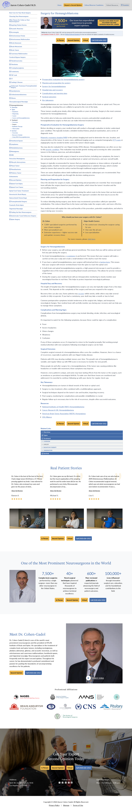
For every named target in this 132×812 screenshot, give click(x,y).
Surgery (13, 124)
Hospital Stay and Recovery (52, 90)
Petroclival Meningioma (17, 158)
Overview (13, 107)
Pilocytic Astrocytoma (18, 162)
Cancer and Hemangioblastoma (20, 118)
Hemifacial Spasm (17, 141)
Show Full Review (17, 491)
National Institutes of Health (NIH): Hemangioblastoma (63, 406)
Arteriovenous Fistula (18, 36)
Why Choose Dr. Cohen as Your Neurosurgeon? (19, 20)
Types (12, 109)
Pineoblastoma (16, 169)
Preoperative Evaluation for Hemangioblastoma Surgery (63, 79)
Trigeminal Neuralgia (16, 208)
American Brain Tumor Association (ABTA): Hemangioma (64, 413)
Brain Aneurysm (16, 43)
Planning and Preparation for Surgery (56, 83)
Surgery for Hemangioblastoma (54, 86)
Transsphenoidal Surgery (19, 201)
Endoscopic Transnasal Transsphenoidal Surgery (24, 86)
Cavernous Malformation (19, 54)
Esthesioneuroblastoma (18, 94)
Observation (15, 128)
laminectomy (105, 262)
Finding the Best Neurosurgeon (21, 212)
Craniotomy (15, 71)
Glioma (13, 98)
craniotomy (71, 256)
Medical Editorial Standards (72, 34)
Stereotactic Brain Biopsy (17, 194)
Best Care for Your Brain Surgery (20, 12)
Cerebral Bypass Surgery (17, 57)
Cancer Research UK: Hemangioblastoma (58, 410)
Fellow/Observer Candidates (94, 5)
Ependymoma (15, 91)
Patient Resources (112, 5)
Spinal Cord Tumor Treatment (19, 190)
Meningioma (15, 151)
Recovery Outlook (16, 135)
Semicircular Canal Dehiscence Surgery (23, 216)
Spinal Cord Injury (17, 184)
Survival (13, 131)
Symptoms (14, 111)
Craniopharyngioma (17, 68)
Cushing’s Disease (17, 82)
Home (59, 5)
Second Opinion (16, 180)
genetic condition (52, 149)
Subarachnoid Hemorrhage (18, 197)
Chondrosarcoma (16, 61)
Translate (126, 5)
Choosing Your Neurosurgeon (18, 16)
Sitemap (66, 805)
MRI (12, 155)
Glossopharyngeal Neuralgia (18, 101)
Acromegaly (15, 32)
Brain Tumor (15, 50)
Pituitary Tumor (16, 173)
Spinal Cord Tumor (17, 187)
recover (81, 293)
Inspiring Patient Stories (19, 25)
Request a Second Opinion (73, 5)
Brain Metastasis (16, 46)
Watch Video (98, 678)
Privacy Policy (54, 805)
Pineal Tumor (15, 166)
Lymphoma (14, 144)
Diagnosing (14, 114)
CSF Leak (14, 75)
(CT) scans (117, 140)
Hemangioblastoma (17, 105)
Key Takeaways (48, 100)
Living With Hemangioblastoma (20, 137)
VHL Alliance (47, 417)
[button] (27, 519)
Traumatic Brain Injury (16, 205)
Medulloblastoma (17, 148)
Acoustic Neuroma (17, 29)
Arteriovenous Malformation (20, 39)
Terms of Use (78, 805)
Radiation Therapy (16, 126)
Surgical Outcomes (49, 96)
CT (12, 79)
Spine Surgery (15, 219)
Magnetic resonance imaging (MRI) (54, 137)
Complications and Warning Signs (54, 93)
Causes (13, 116)
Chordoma (14, 64)
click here (91, 239)
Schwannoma (13, 176)
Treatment (14, 120)
